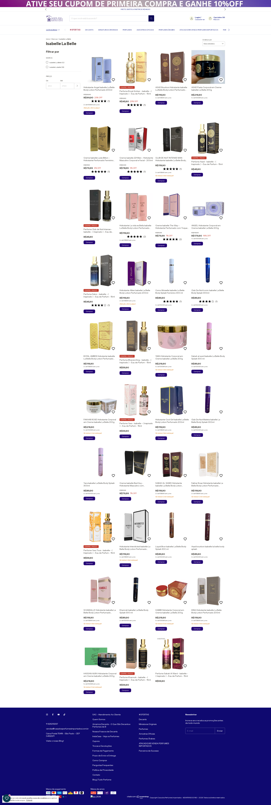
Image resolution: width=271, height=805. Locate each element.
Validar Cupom (118, 60)
